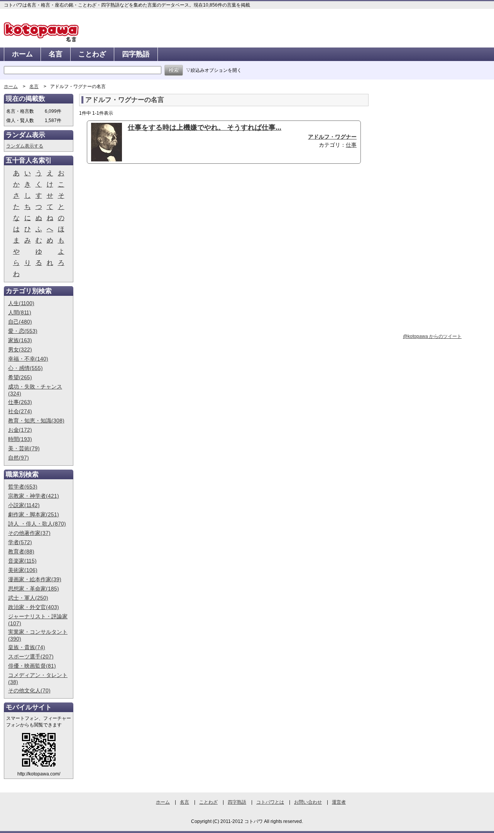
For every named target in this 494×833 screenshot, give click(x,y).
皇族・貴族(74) (26, 647)
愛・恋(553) (22, 331)
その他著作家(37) (29, 533)
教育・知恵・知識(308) (36, 420)
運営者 (339, 802)
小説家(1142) (24, 505)
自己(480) (20, 322)
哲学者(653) (22, 487)
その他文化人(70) (29, 690)
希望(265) (20, 377)
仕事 (351, 145)
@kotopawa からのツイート (432, 336)
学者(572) (20, 542)
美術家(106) (22, 570)
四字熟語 (136, 54)
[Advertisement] (144, 229)
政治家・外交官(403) (33, 607)
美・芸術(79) (24, 448)
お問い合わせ (308, 802)
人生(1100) (21, 303)
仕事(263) (20, 402)
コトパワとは (270, 802)
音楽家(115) (22, 561)
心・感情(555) (25, 368)
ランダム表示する (24, 146)
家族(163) (20, 340)
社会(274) (20, 411)
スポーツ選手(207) (31, 656)
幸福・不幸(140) (28, 359)
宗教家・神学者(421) (33, 496)
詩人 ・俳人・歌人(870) (37, 524)
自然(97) (18, 458)
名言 (56, 54)
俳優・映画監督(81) (32, 666)
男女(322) (20, 349)
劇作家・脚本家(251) (33, 514)
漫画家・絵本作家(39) (34, 579)
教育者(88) (21, 551)
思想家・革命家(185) (33, 588)
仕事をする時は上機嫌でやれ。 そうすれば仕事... (204, 127)
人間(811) (19, 312)
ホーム (22, 54)
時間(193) (20, 439)
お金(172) (20, 430)
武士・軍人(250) (28, 598)
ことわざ (92, 54)
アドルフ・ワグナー (332, 137)
